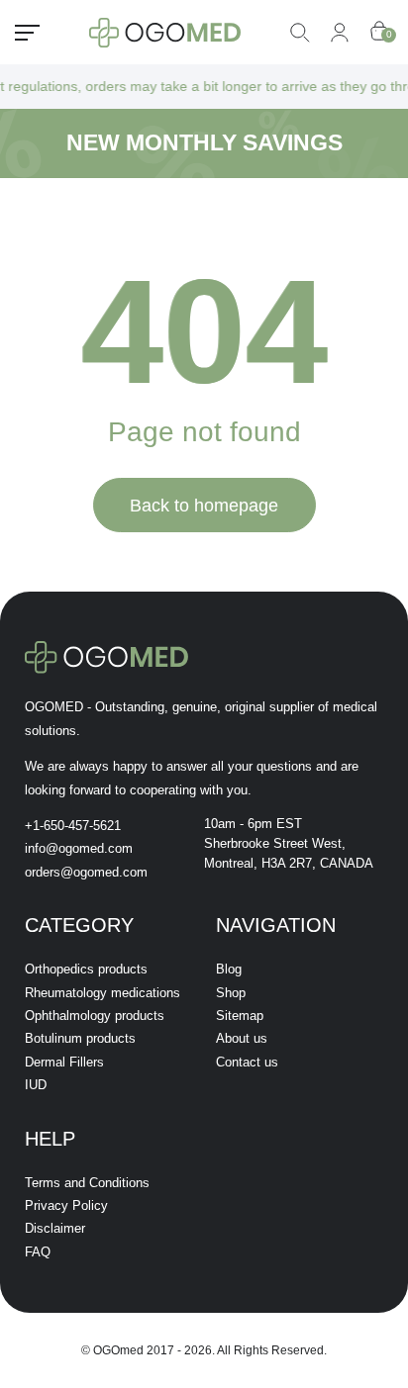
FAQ (38, 1252)
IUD (36, 1084)
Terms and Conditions (87, 1182)
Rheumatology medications (102, 992)
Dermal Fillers (64, 1062)
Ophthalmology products (94, 1015)
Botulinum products (80, 1038)
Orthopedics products (86, 969)
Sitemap (239, 1015)
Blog (229, 969)
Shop (231, 992)
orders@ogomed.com (86, 872)
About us (241, 1038)
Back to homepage (204, 505)
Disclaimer (55, 1228)
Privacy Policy (66, 1205)
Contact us (247, 1062)
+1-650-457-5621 (73, 825)
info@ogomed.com (79, 848)
